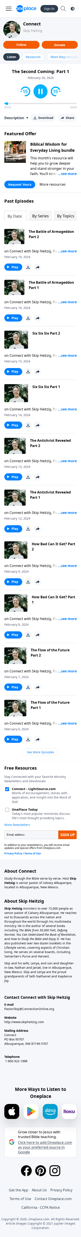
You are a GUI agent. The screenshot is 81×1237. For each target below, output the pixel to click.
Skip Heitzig (32, 30)
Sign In (49, 9)
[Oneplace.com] (26, 8)
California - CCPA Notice (40, 1207)
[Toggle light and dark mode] (72, 9)
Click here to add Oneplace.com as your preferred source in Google (45, 1147)
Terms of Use (20, 1198)
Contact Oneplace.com (53, 1198)
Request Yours (19, 184)
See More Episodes (40, 752)
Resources (33, 57)
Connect (32, 24)
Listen (11, 57)
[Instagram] (54, 1170)
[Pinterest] (40, 1170)
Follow (21, 45)
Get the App (18, 1190)
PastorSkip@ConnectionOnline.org (29, 1009)
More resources (53, 184)
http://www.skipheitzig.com (24, 1022)
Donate (59, 45)
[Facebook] (26, 1170)
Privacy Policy (61, 1190)
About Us (39, 1190)
